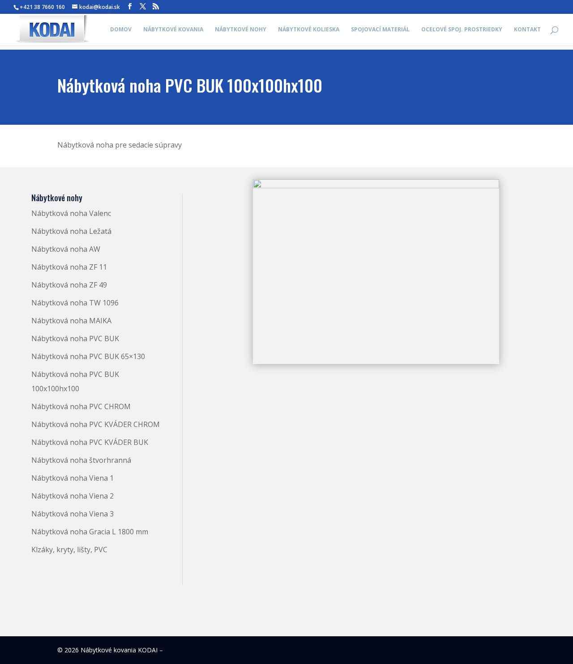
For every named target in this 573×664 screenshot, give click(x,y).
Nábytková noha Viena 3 (72, 514)
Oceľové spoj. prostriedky (461, 29)
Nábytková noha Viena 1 (72, 478)
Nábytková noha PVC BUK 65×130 (88, 356)
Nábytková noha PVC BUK (75, 338)
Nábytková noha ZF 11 (69, 267)
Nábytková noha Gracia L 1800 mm (89, 532)
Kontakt (527, 29)
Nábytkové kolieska (308, 29)
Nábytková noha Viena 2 (72, 496)
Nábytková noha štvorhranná (81, 460)
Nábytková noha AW (65, 249)
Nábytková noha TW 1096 (75, 303)
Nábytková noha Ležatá (71, 231)
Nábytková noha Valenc (71, 213)
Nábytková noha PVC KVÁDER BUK (89, 442)
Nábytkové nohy (240, 29)
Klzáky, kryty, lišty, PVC (69, 549)
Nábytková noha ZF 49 (69, 285)
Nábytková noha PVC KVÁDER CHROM (95, 424)
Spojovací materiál (380, 29)
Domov (121, 29)
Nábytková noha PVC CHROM (81, 406)
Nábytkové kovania (173, 29)
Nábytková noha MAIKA (71, 321)
